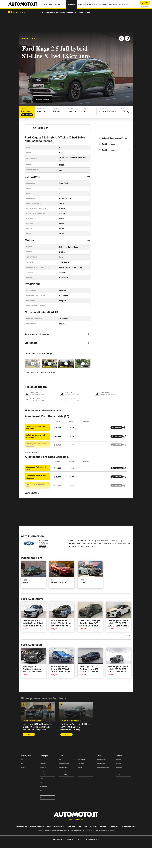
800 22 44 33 (42, 545)
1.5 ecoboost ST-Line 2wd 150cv (35, 485)
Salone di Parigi (62, 771)
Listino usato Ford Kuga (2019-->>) (83, 546)
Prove (22, 763)
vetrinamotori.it (92, 839)
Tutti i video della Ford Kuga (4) (40, 372)
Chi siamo (93, 827)
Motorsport (44, 755)
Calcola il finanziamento (111, 138)
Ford (26, 38)
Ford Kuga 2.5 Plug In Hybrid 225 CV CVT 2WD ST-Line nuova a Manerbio (89, 624)
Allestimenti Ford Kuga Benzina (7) (48, 457)
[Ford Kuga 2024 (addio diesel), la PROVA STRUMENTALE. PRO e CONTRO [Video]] (49, 363)
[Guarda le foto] (27, 99)
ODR (79, 827)
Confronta (28, 114)
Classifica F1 (43, 767)
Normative (80, 767)
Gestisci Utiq (114, 827)
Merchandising (74, 543)
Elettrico (22, 767)
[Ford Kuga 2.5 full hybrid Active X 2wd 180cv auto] (124, 445)
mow (79, 839)
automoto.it (57, 839)
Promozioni (118, 775)
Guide (80, 755)
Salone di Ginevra (63, 767)
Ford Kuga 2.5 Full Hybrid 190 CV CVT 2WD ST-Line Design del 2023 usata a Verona (61, 671)
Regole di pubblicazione (55, 827)
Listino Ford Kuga (124, 543)
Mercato (119, 755)
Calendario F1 (43, 763)
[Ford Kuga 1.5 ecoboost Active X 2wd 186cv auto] (124, 476)
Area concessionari (145, 6)
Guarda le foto (42, 99)
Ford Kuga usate (108, 144)
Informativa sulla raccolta (10, 846)
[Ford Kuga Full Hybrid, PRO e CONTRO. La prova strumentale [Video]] (66, 363)
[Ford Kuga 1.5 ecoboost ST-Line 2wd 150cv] (124, 485)
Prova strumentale (32, 720)
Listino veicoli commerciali (66, 12)
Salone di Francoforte (64, 763)
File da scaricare (36, 387)
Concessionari (119, 771)
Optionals (31, 343)
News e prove (26, 755)
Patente (79, 775)
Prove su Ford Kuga (106, 543)
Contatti (103, 827)
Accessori (116, 541)
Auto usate (118, 763)
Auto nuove (118, 759)
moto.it (70, 839)
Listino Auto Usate (101, 763)
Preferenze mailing (129, 827)
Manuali (91, 541)
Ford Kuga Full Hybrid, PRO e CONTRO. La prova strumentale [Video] (75, 726)
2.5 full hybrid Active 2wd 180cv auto (35, 427)
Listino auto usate (48, 12)
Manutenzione (81, 763)
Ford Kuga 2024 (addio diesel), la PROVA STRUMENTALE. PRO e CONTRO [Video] (37, 726)
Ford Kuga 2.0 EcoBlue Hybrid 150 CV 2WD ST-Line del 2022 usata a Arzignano (88, 671)
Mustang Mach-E (59, 581)
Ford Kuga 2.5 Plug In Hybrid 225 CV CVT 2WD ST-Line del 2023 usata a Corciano (118, 670)
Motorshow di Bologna (64, 775)
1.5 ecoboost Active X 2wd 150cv (35, 468)
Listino (99, 755)
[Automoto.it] (22, 4)
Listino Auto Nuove (101, 759)
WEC (41, 790)
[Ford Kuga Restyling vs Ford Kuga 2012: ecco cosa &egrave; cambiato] (82, 363)
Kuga (36, 38)
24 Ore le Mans (43, 786)
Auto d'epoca (119, 767)
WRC (41, 794)
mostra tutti (31, 452)
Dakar (41, 778)
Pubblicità (71, 827)
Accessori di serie (37, 334)
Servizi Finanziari (89, 543)
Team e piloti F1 (43, 771)
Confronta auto (84, 12)
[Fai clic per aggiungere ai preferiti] (127, 38)
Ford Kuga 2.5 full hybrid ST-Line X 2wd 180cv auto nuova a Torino (33, 624)
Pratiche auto (81, 771)
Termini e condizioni (37, 827)
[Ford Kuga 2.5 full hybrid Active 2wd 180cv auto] (124, 427)
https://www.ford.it (43, 547)
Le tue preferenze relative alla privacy (35, 846)
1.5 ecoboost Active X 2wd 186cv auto (35, 476)
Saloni (61, 755)
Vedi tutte (128, 635)
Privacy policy (21, 827)
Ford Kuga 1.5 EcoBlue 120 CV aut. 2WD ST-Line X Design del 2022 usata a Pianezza (33, 671)
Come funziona (81, 759)
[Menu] (4, 4)
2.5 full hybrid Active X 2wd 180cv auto (35, 445)
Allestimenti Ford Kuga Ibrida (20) (47, 416)
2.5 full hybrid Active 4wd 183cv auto (35, 436)
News (22, 759)
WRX (41, 797)
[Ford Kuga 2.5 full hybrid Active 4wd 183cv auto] (124, 436)
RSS (85, 827)
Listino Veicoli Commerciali (103, 767)
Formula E (42, 775)
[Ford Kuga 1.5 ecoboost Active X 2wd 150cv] (124, 468)
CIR (41, 782)
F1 (40, 759)
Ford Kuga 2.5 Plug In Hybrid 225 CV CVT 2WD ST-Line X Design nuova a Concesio (118, 624)
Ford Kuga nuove (109, 150)
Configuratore (103, 541)
